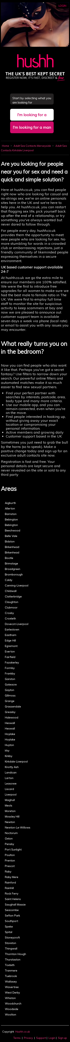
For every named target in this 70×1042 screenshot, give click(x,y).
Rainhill (9, 888)
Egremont (11, 646)
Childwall (11, 591)
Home (6, 145)
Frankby (10, 673)
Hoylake (10, 734)
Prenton (10, 860)
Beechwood (12, 530)
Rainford (10, 882)
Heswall (10, 723)
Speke (9, 926)
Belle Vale (11, 536)
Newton (10, 822)
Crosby (9, 613)
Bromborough (14, 574)
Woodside (11, 1009)
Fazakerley (12, 662)
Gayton (9, 690)
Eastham (10, 635)
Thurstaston (12, 959)
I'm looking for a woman (31, 116)
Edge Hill (10, 640)
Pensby (9, 844)
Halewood (11, 717)
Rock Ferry (11, 893)
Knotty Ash (12, 767)
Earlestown (12, 629)
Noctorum (11, 833)
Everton (10, 651)
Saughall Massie (15, 904)
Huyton (9, 745)
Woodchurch (13, 1003)
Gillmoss (10, 695)
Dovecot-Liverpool (16, 624)
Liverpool (11, 794)
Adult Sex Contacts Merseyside (33, 145)
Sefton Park (12, 915)
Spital (8, 932)
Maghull (10, 800)
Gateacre (11, 684)
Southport (11, 921)
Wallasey (11, 981)
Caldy (8, 580)
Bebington (11, 519)
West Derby (12, 992)
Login (62, 5)
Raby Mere (11, 877)
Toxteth (10, 965)
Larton (9, 778)
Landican (11, 772)
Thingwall (11, 948)
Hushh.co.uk (22, 1031)
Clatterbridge (13, 596)
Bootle (9, 558)
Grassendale (13, 706)
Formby (10, 668)
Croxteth (10, 618)
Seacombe (12, 910)
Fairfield (10, 657)
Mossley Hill (12, 816)
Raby (8, 871)
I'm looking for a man (32, 127)
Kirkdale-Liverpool (16, 761)
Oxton (9, 838)
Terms (17, 1037)
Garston (10, 679)
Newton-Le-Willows (17, 827)
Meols (8, 805)
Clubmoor (11, 607)
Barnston (11, 514)
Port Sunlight (13, 849)
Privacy (28, 1037)
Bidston (10, 541)
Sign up (62, 1037)
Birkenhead (12, 547)
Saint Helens (13, 899)
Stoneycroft (12, 937)
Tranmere (11, 970)
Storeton (10, 943)
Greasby (10, 712)
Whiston (10, 998)
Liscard (9, 789)
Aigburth (10, 503)
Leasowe (11, 783)
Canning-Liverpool (16, 585)
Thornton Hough (15, 954)
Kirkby (8, 756)
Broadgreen (12, 569)
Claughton (11, 602)
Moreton (10, 811)
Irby (7, 750)
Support (41, 1037)
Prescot (10, 866)
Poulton (10, 855)
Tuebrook (11, 976)
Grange (9, 701)
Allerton (10, 508)
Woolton (10, 1014)
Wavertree (12, 987)
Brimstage (11, 563)
